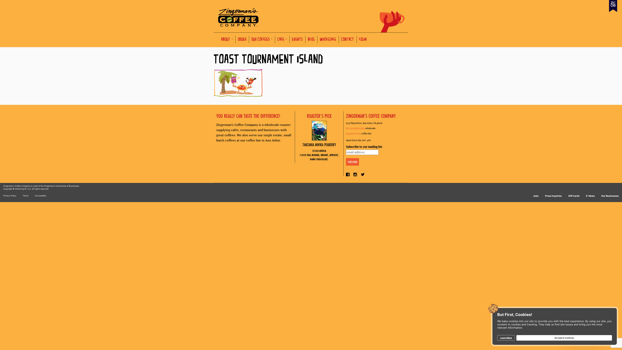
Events (297, 40)
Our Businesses (610, 195)
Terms (25, 195)
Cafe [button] (281, 40)
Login (363, 40)
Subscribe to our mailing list (364, 146)
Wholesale (328, 40)
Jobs (536, 195)
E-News (590, 195)
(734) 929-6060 (353, 133)
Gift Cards (574, 195)
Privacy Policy (9, 195)
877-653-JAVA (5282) (355, 128)
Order (242, 40)
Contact (347, 40)
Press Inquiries (553, 195)
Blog (311, 40)
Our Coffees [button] (261, 40)
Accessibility (40, 195)
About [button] (226, 40)
